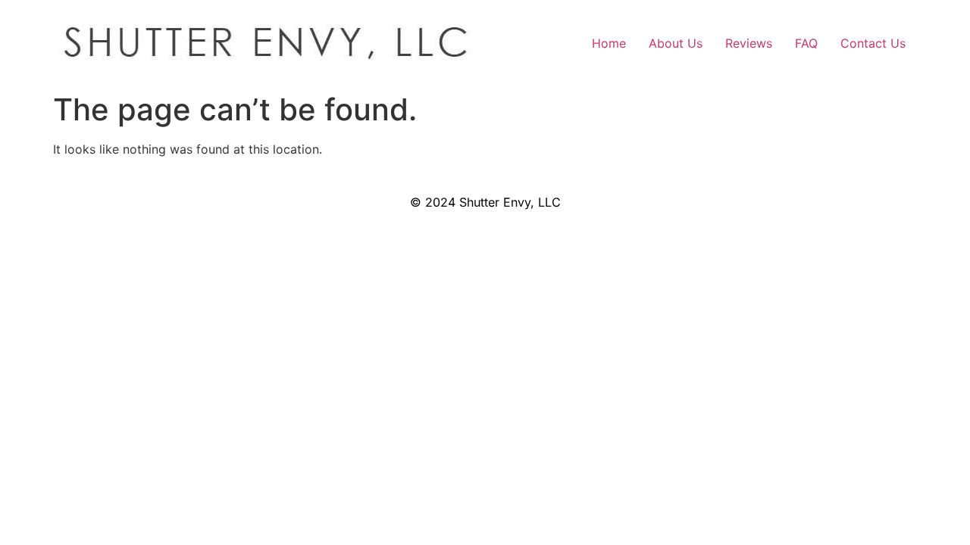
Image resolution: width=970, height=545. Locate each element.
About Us (675, 43)
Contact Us (873, 43)
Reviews (748, 43)
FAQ (806, 43)
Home (609, 43)
